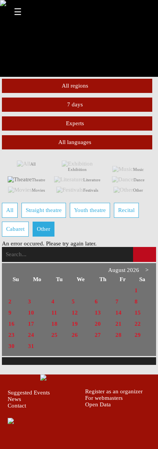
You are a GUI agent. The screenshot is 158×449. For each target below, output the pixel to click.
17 (31, 324)
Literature (91, 179)
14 (118, 313)
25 (54, 335)
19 (75, 324)
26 (75, 335)
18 (54, 324)
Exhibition (77, 169)
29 (138, 335)
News (14, 399)
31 (31, 346)
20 (98, 324)
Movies (38, 190)
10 (31, 313)
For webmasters (104, 398)
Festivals (90, 190)
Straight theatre (44, 210)
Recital (126, 210)
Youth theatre (90, 210)
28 (118, 335)
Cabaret (15, 229)
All (33, 164)
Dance (139, 179)
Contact (17, 406)
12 (75, 313)
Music (138, 169)
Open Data (98, 404)
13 (98, 313)
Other (138, 190)
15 (138, 313)
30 (11, 346)
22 (138, 324)
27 (98, 335)
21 (118, 324)
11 (54, 313)
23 (11, 335)
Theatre (38, 179)
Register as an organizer (114, 391)
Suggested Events (29, 392)
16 (11, 324)
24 (31, 335)
